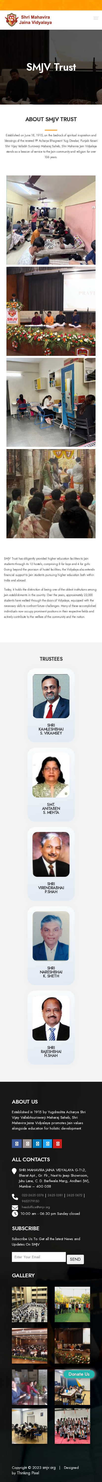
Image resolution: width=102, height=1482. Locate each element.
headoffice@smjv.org (36, 1207)
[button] (96, 18)
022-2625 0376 (33, 1195)
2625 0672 (74, 1195)
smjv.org (49, 1467)
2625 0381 (55, 1195)
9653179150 (30, 1201)
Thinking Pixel (28, 1473)
